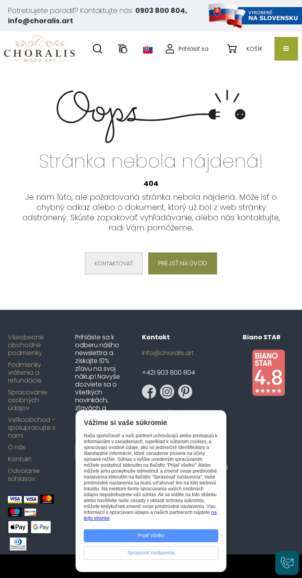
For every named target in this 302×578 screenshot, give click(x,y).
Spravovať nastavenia (151, 553)
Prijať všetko (151, 535)
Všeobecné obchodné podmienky (26, 345)
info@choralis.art (168, 353)
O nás (17, 447)
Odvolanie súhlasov (24, 475)
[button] (286, 49)
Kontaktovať (114, 263)
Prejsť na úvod (182, 263)
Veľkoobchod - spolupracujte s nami (31, 428)
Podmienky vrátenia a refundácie (25, 373)
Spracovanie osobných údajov (27, 400)
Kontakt (19, 459)
